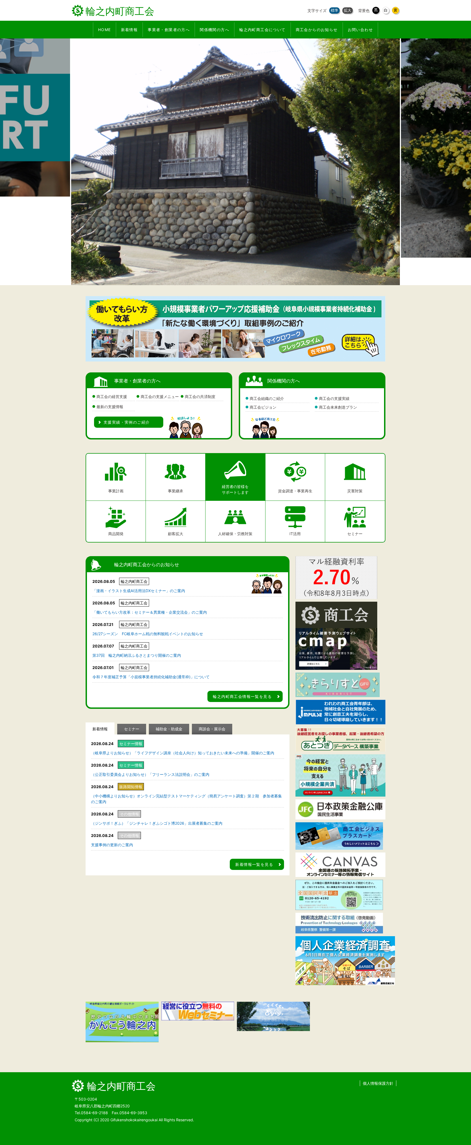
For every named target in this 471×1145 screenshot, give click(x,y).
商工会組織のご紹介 (267, 398)
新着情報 (100, 729)
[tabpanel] (235, 148)
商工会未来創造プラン (338, 407)
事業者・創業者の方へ (137, 381)
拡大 (347, 10)
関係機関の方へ (283, 381)
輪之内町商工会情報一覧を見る (242, 696)
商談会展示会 (212, 729)
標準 (334, 10)
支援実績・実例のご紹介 (127, 422)
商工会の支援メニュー (160, 396)
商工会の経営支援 (111, 396)
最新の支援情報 (109, 406)
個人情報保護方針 (378, 1083)
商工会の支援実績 (334, 398)
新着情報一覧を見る (254, 864)
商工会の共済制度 (200, 396)
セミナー (131, 729)
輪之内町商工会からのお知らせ (146, 564)
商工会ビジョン (263, 407)
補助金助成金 (169, 729)
